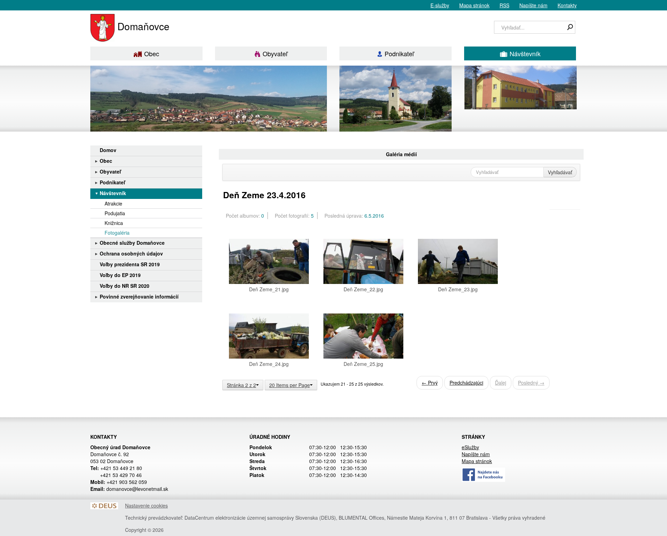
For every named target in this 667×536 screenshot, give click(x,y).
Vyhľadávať (560, 172)
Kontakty (567, 5)
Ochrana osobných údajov (131, 253)
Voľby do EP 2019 (120, 274)
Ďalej (500, 382)
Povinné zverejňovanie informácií (139, 296)
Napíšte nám (533, 5)
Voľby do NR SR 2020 (124, 285)
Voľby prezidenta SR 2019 (130, 264)
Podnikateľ (399, 53)
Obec (151, 53)
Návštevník (525, 53)
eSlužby (470, 447)
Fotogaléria (117, 232)
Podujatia (115, 213)
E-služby (439, 5)
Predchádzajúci (466, 382)
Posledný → (531, 382)
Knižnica (114, 222)
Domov (108, 149)
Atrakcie (113, 203)
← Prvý (430, 382)
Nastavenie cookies (146, 505)
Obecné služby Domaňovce (132, 242)
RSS (504, 5)
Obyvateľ (275, 53)
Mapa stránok (474, 5)
